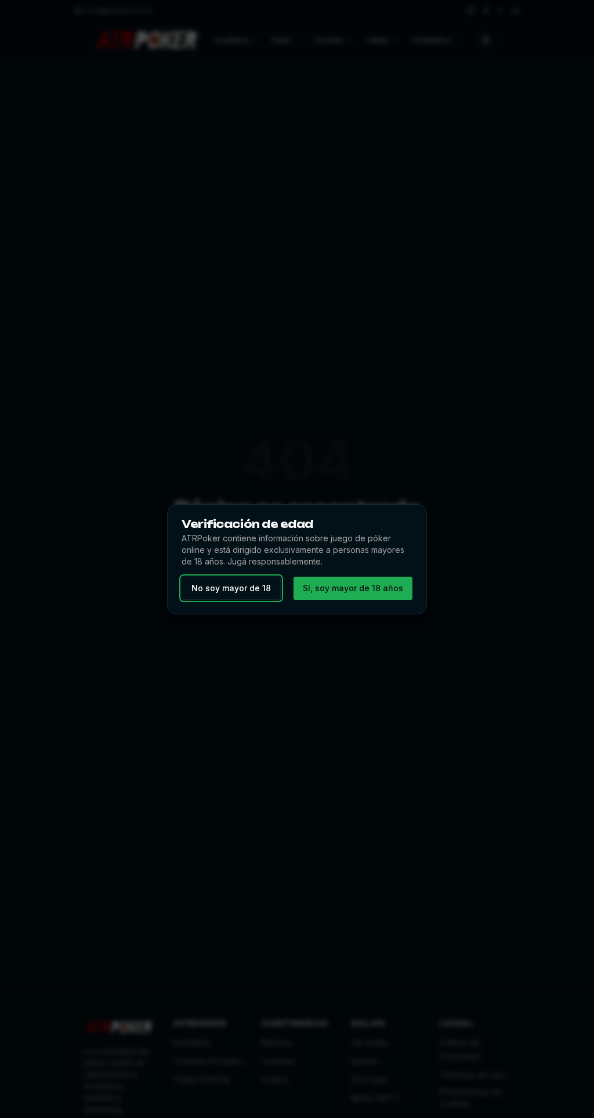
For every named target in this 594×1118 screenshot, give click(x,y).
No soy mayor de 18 (231, 588)
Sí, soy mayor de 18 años (353, 588)
